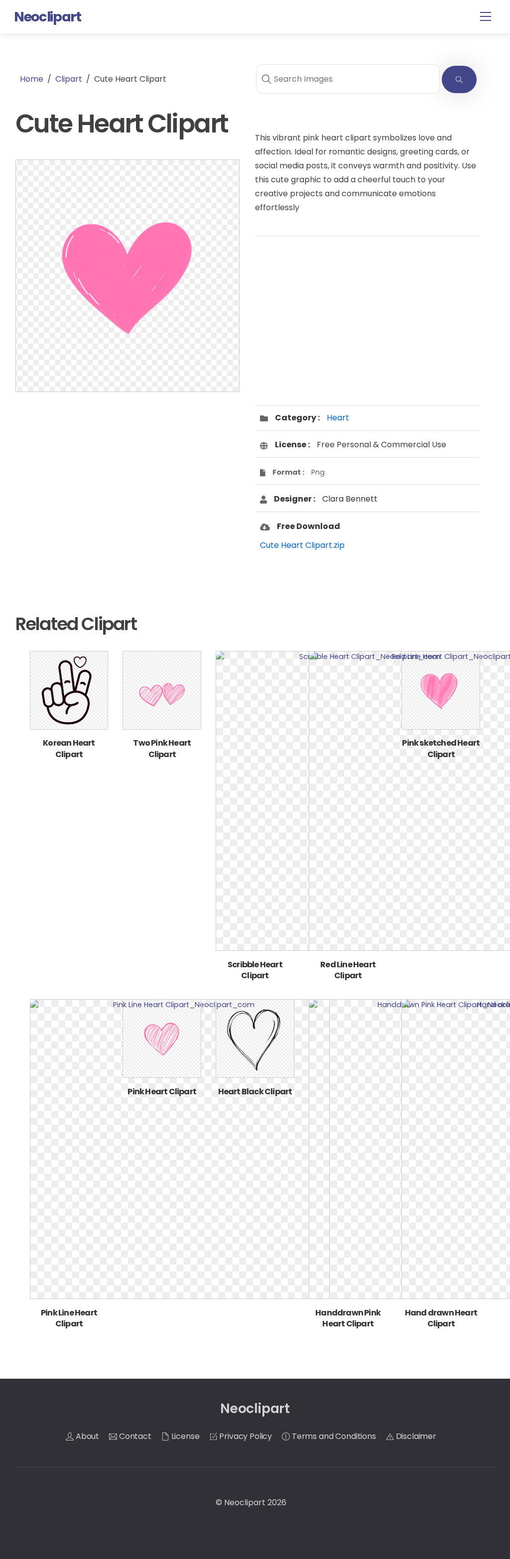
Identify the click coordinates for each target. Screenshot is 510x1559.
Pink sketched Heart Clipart (441, 748)
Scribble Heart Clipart (255, 970)
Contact (134, 1436)
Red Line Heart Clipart (348, 970)
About (86, 1436)
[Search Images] (459, 79)
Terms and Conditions (333, 1436)
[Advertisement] (127, 479)
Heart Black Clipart (255, 1091)
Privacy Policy (245, 1436)
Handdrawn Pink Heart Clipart (348, 1318)
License (184, 1436)
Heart (338, 417)
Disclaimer (415, 1436)
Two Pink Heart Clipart (162, 748)
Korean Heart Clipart (69, 748)
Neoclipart (244, 1502)
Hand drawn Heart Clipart (441, 1318)
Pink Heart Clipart (162, 1091)
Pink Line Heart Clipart (69, 1318)
